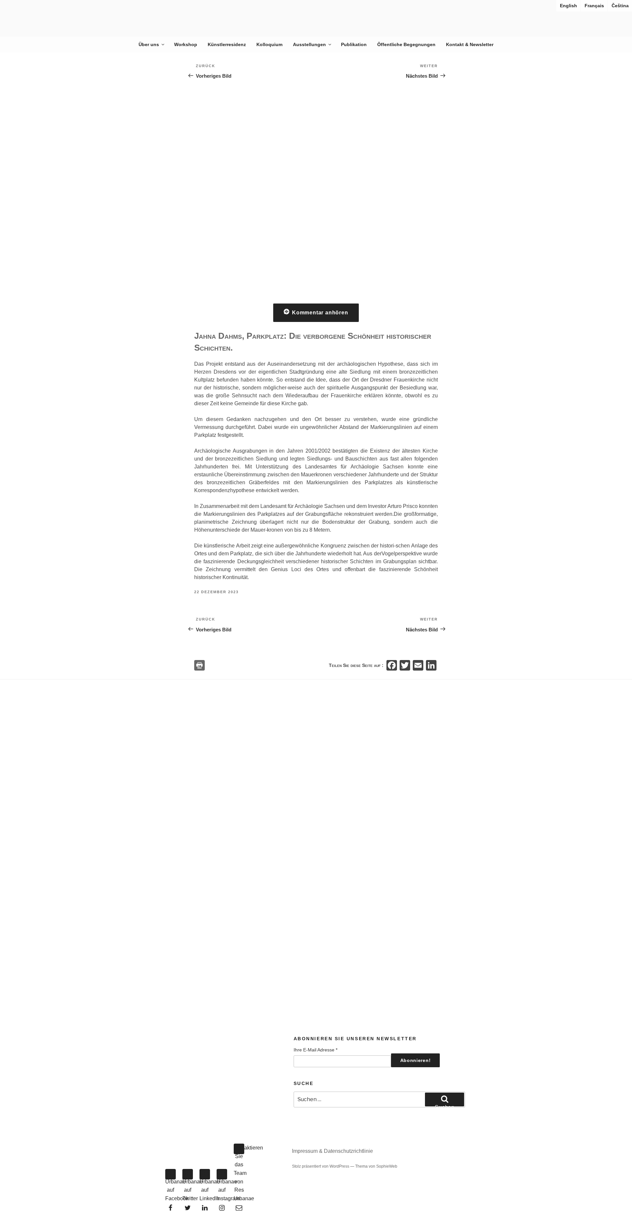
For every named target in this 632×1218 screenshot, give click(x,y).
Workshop (185, 44)
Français (594, 5)
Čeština (620, 5)
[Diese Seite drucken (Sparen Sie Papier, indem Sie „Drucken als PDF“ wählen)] (199, 665)
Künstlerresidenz (227, 44)
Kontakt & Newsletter (469, 44)
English (568, 5)
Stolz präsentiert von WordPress (321, 1166)
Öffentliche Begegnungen (406, 44)
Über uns (149, 44)
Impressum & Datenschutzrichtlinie (332, 1151)
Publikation (354, 44)
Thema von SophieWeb (376, 1166)
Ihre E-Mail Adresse (315, 1049)
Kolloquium (269, 44)
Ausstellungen (309, 44)
